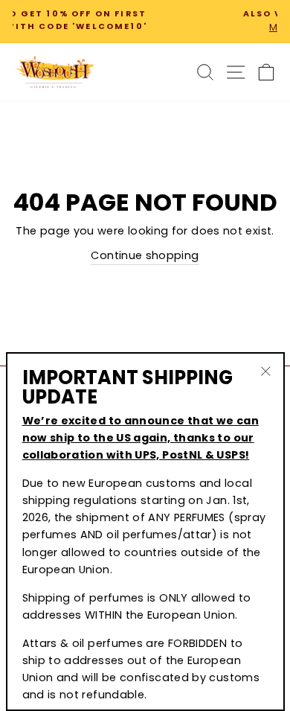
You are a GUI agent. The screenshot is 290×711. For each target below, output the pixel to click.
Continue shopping (145, 255)
